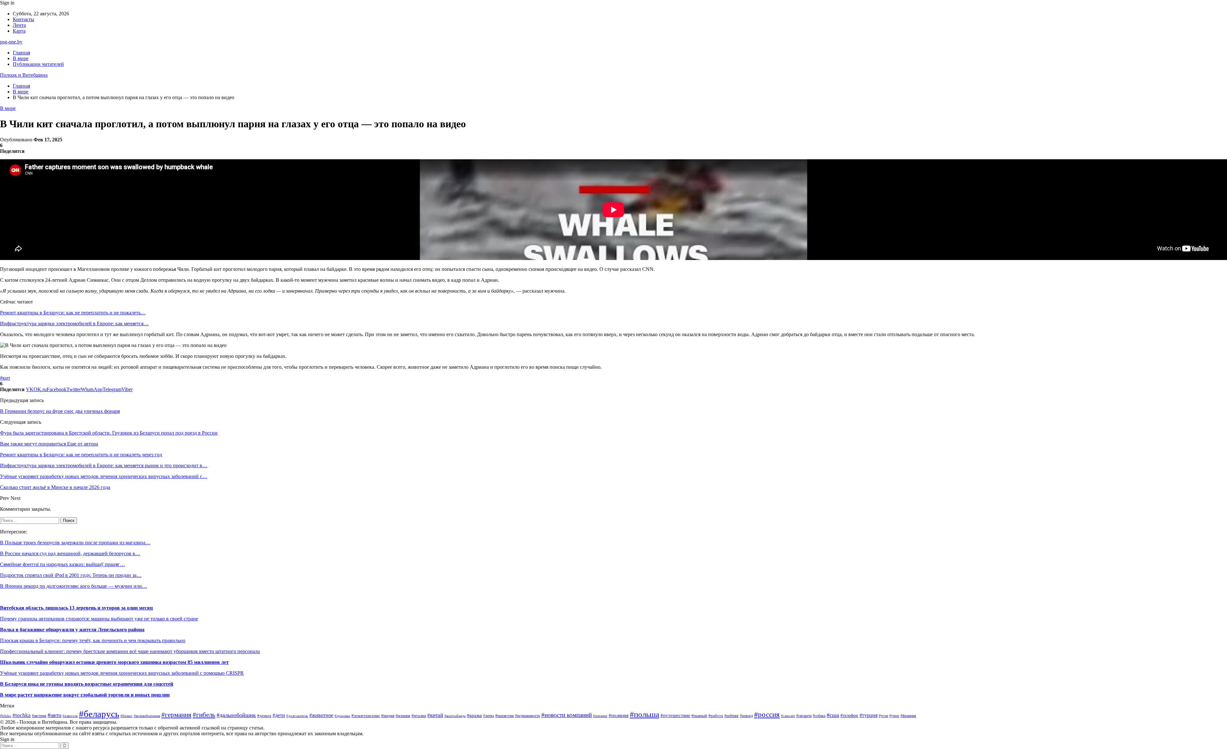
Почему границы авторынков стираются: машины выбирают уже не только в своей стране (99, 618)
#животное (321, 715)
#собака (819, 716)
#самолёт (788, 716)
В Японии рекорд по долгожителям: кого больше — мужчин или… (73, 586)
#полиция (619, 715)
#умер (894, 716)
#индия (387, 715)
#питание (600, 716)
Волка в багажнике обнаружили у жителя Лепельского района (72, 629)
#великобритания (147, 716)
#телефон (849, 715)
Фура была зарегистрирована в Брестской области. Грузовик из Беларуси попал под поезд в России (109, 433)
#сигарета (804, 716)
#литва (488, 716)
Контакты (23, 19)
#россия (767, 715)
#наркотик (504, 715)
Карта (19, 31)
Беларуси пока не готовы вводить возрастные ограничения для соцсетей (88, 684)
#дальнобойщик (236, 715)
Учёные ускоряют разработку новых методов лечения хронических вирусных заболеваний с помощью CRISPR (122, 673)
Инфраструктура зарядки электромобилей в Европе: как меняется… (74, 323)
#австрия (39, 716)
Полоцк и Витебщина (24, 75)
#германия (176, 715)
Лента (19, 25)
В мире (20, 58)
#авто (54, 715)
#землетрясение (365, 715)
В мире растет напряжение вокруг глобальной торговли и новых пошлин (85, 695)
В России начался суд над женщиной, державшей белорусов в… (70, 553)
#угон (883, 716)
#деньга (264, 716)
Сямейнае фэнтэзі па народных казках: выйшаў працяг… (62, 564)
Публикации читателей (38, 64)
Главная (21, 52)
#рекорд (746, 716)
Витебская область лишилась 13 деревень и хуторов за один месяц (76, 608)
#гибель (204, 714)
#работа (715, 715)
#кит (5, 378)
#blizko (5, 716)
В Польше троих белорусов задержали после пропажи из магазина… (75, 542)
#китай (435, 715)
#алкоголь (70, 716)
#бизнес (126, 716)
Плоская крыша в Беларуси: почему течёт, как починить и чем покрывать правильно (92, 640)
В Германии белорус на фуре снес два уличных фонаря (60, 411)
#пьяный (699, 715)
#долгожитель (297, 716)
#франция (908, 716)
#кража (474, 715)
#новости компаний (566, 715)
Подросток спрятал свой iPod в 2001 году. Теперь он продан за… (71, 575)
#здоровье (342, 716)
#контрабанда (455, 716)
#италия (419, 716)
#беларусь (99, 714)
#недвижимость (527, 716)
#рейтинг (731, 716)
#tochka (21, 715)
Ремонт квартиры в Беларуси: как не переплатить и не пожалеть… (73, 312)
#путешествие (675, 715)
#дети (279, 715)
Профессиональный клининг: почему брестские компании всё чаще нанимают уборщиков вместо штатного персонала (130, 651)
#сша (833, 715)
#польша (644, 714)
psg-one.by (11, 41)
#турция (868, 715)
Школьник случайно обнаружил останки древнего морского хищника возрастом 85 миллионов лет (114, 662)
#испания (403, 716)
